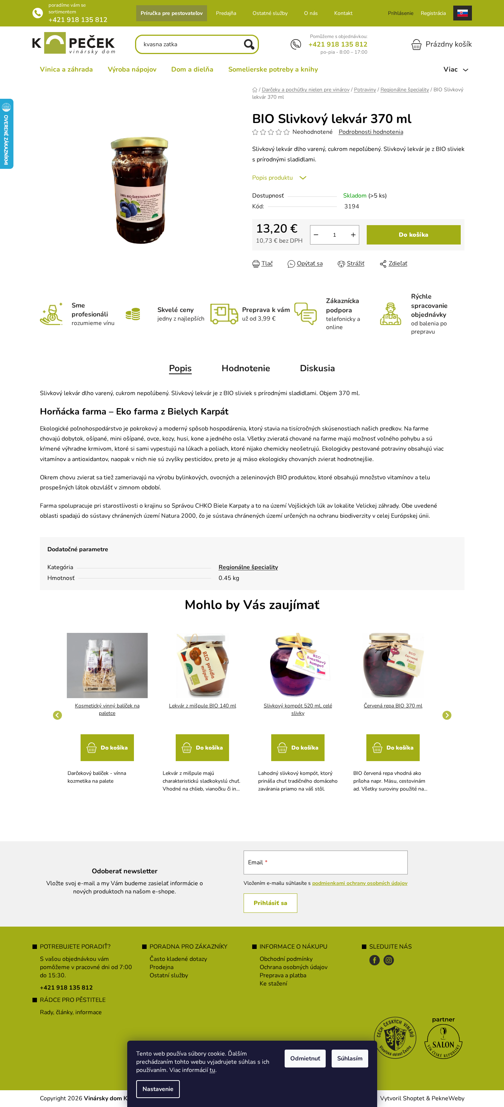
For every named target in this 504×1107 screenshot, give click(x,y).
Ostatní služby (169, 975)
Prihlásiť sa (270, 903)
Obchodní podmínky (286, 959)
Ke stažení (273, 984)
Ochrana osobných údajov (294, 967)
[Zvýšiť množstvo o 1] (353, 235)
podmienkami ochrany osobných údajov (359, 883)
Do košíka (413, 235)
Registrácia (433, 13)
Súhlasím (350, 1058)
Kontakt (343, 13)
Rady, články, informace (71, 1012)
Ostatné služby (270, 13)
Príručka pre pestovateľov (172, 13)
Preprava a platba (283, 975)
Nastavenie (158, 1089)
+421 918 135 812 (77, 19)
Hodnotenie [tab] (246, 368)
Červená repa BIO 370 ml (393, 705)
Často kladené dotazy (178, 959)
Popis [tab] (180, 368)
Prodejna (161, 967)
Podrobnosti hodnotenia (371, 132)
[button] (107, 756)
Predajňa (226, 13)
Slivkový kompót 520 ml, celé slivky (298, 709)
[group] (107, 715)
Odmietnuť (305, 1058)
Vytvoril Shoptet (402, 1098)
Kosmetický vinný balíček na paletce (107, 709)
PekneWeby (448, 1098)
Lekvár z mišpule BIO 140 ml (202, 705)
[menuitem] (66, 69)
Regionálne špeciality (248, 567)
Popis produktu (272, 178)
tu (212, 1070)
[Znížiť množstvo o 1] (316, 235)
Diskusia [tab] (317, 368)
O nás (311, 13)
